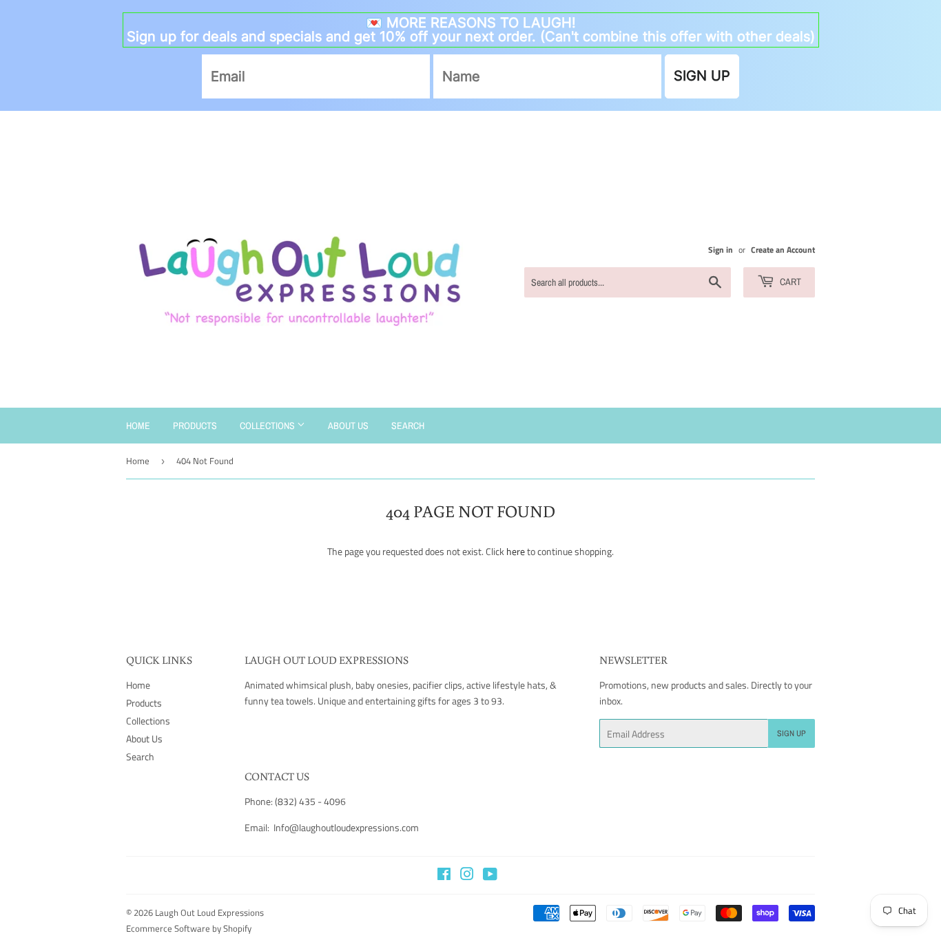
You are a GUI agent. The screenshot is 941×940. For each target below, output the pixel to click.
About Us (348, 425)
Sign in (720, 250)
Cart (789, 281)
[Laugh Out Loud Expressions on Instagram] (467, 875)
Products (195, 425)
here (515, 551)
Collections (268, 425)
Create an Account (783, 250)
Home (138, 425)
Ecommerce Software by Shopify (188, 928)
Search (407, 425)
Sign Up (791, 733)
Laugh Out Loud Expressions (209, 912)
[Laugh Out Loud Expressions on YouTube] (490, 875)
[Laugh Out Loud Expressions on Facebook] (444, 875)
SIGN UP (702, 75)
